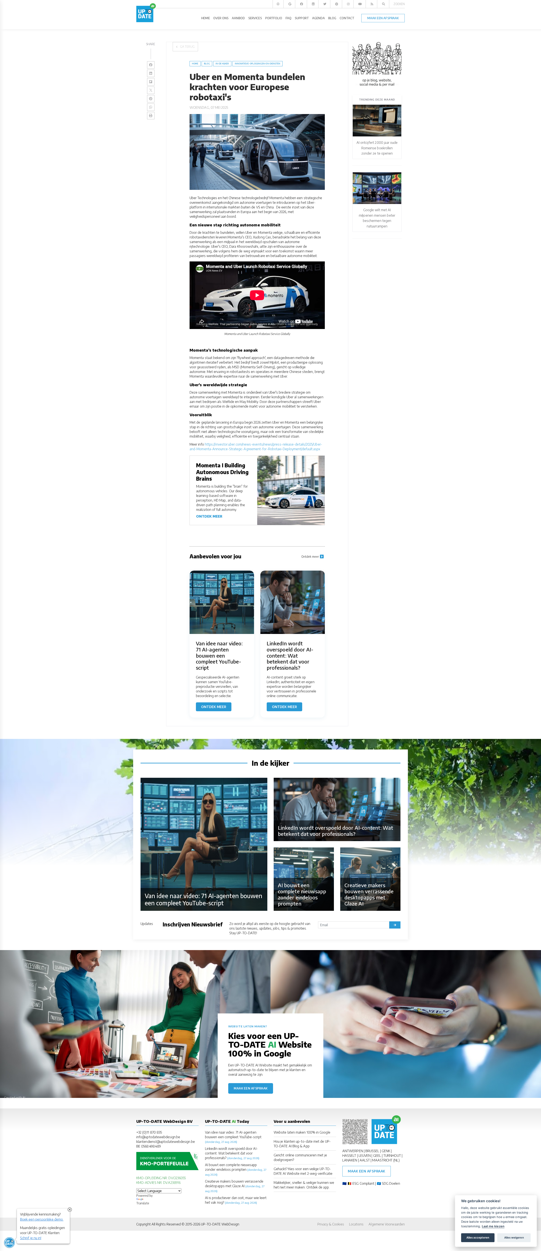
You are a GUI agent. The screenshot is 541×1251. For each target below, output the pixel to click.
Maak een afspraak (251, 1088)
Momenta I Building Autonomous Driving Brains (222, 471)
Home (195, 63)
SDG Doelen (391, 1183)
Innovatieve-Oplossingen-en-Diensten (257, 63)
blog (207, 63)
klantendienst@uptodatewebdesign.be (165, 1141)
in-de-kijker (222, 63)
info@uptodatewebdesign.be (158, 1137)
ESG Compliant (363, 1183)
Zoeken (399, 4)
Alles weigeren (514, 1237)
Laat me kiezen (493, 1226)
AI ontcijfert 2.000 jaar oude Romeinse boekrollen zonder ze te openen (377, 147)
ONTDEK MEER (209, 516)
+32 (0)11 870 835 (149, 1132)
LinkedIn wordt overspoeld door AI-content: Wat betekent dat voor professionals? (231, 1153)
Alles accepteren (477, 1237)
